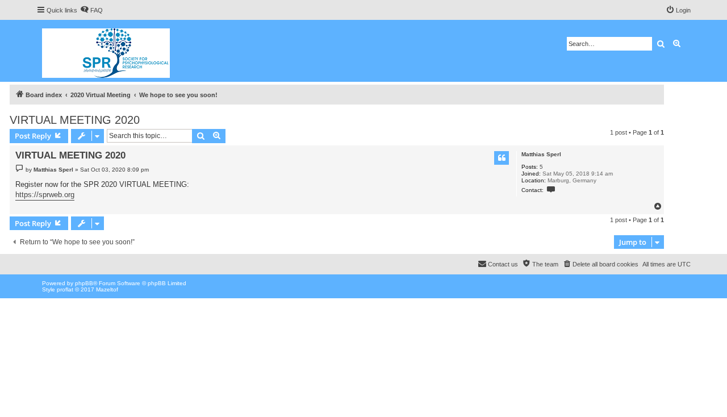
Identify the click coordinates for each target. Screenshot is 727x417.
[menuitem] (91, 10)
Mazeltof (107, 289)
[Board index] (106, 51)
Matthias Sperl (541, 154)
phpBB (84, 283)
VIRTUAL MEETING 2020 (75, 120)
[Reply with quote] (501, 158)
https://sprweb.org (44, 194)
